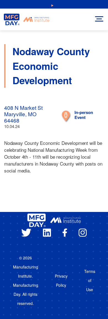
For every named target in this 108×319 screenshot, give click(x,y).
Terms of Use (89, 280)
